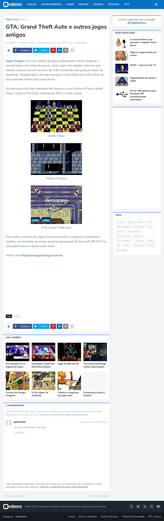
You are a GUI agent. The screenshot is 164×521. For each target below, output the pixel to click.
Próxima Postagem (98, 495)
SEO (118, 245)
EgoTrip (151, 241)
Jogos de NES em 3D (68, 363)
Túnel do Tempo (123, 236)
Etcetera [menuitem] (113, 4)
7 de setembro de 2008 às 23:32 (93, 422)
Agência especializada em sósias (143, 54)
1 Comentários (79, 42)
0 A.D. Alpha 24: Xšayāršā (40, 394)
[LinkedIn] (59, 50)
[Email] (65, 50)
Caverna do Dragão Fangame (16, 394)
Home (72, 516)
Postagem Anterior (14, 495)
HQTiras (120, 231)
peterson (20, 422)
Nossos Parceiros (109, 516)
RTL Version (154, 516)
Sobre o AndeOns (88, 516)
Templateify (21, 516)
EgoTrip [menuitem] (83, 4)
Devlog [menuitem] (32, 4)
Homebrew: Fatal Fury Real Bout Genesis (43, 365)
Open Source (139, 227)
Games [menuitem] (70, 4)
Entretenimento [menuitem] (51, 4)
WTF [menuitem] (126, 4)
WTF (150, 222)
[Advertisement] (56, 284)
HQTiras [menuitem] (98, 4)
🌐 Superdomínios (136, 22)
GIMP (127, 245)
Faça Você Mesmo (124, 241)
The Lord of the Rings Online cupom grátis (94, 365)
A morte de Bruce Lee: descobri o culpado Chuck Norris (143, 42)
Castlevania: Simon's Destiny (94, 394)
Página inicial (12, 19)
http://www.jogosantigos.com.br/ (41, 255)
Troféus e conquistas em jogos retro (68, 394)
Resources (138, 236)
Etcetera (120, 222)
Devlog (131, 222)
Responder (19, 432)
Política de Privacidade (133, 516)
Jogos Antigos (15, 61)
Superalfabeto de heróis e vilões (143, 79)
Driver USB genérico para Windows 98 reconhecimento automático (143, 95)
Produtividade (138, 245)
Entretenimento (123, 227)
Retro (151, 245)
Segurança (139, 241)
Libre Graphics (133, 231)
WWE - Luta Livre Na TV (143, 65)
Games (23, 19)
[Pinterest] (53, 50)
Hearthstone (122, 250)
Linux (150, 227)
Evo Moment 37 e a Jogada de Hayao (15, 365)
